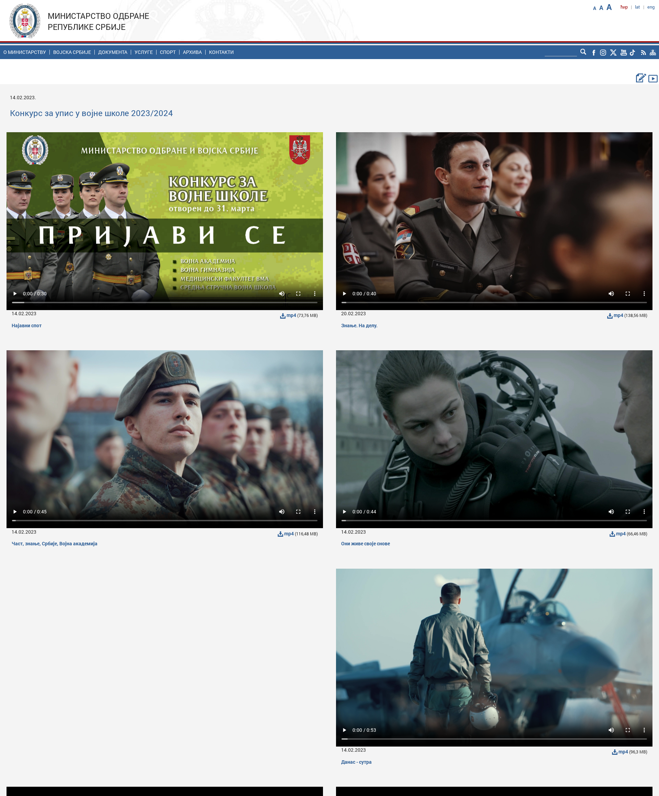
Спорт (168, 52)
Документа (112, 52)
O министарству (24, 52)
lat (637, 7)
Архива (192, 52)
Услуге (144, 52)
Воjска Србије (72, 52)
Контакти (221, 52)
